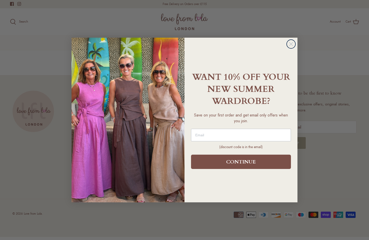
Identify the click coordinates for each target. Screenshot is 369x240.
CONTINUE (241, 161)
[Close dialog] (291, 44)
